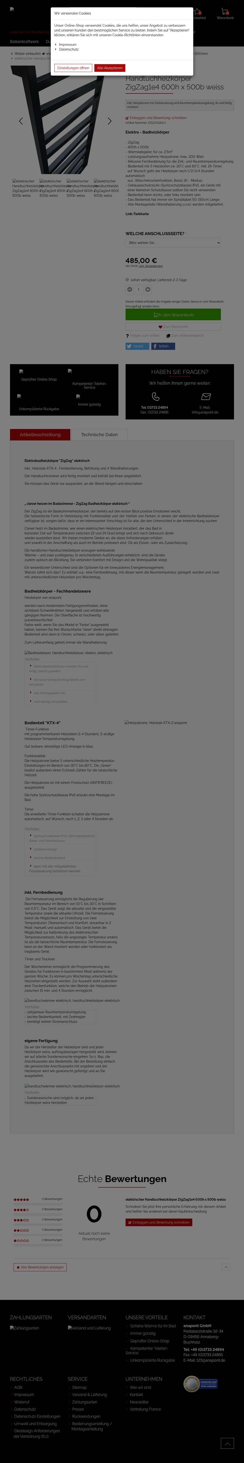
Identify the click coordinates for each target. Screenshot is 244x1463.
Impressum (67, 45)
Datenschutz (69, 49)
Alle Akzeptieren (109, 68)
